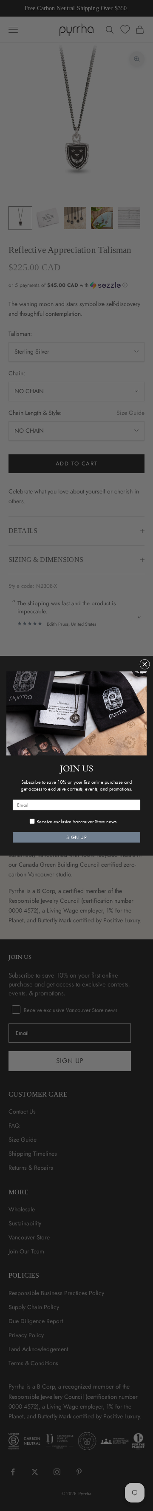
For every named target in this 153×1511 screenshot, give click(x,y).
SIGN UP (76, 837)
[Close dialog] (144, 664)
